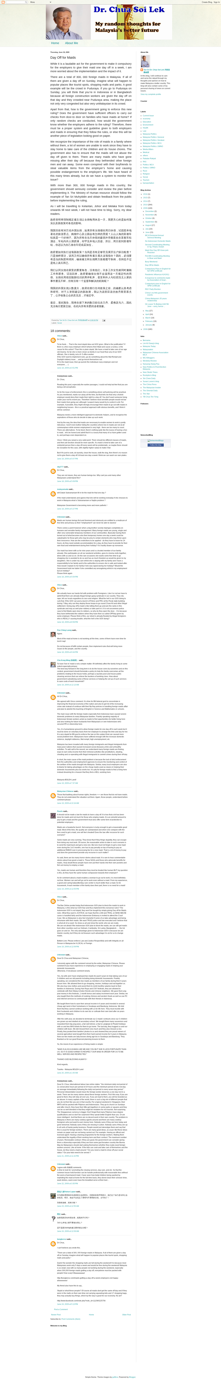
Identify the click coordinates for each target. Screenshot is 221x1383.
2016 (145, 194)
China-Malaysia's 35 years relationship (156, 300)
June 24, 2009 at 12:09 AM (68, 1231)
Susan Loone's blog (151, 381)
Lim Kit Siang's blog (151, 343)
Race (145, 171)
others (145, 155)
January (148, 325)
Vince (59, 336)
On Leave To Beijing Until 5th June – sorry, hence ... (157, 305)
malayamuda (62, 489)
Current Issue (148, 116)
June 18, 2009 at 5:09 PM (67, 481)
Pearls (60, 811)
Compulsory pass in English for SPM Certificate (157, 285)
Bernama (146, 340)
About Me (71, 43)
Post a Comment (61, 1309)
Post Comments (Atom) (70, 1319)
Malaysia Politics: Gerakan (153, 140)
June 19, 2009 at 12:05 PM (68, 889)
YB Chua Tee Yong (150, 397)
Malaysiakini (148, 349)
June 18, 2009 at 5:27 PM (67, 509)
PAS (144, 162)
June (147, 232)
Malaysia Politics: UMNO (153, 146)
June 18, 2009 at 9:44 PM (67, 652)
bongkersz (61, 1239)
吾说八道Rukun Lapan (66, 1192)
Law (144, 131)
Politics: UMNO (149, 168)
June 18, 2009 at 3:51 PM (67, 368)
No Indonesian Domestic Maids (158, 241)
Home (55, 43)
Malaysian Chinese (65, 791)
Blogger (132, 1377)
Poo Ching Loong (64, 630)
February (149, 321)
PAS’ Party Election (153, 289)
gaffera (115, 1377)
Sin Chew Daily (149, 378)
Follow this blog (155, 445)
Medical (146, 152)
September (150, 222)
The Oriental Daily (150, 391)
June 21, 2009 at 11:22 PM (68, 1156)
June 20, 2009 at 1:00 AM (67, 1073)
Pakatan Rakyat (149, 158)
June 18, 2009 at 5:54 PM (67, 577)
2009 (145, 208)
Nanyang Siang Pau (151, 364)
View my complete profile (151, 94)
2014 (145, 201)
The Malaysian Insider (152, 388)
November (149, 215)
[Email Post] (104, 320)
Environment (148, 125)
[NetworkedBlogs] (156, 440)
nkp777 (60, 467)
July (147, 229)
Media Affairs (148, 149)
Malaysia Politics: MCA (152, 143)
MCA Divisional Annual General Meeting (154, 236)
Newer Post (56, 1315)
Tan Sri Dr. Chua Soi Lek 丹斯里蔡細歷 (157, 71)
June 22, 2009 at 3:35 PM (67, 1184)
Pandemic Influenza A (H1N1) (157, 274)
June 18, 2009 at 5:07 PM (67, 459)
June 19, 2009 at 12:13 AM (68, 685)
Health (145, 128)
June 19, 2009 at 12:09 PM (68, 947)
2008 (145, 329)
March (148, 318)
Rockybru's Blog (149, 375)
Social (59, 323)
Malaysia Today (149, 346)
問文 (59, 1214)
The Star (146, 394)
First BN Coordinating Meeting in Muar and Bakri (157, 257)
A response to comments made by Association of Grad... (157, 279)
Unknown (61, 517)
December (149, 211)
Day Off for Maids (152, 265)
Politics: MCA (148, 165)
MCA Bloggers (149, 358)
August (148, 225)
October (148, 218)
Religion (146, 174)
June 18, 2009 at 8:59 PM (67, 622)
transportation (148, 183)
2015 (145, 198)
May (147, 311)
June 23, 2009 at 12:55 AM (68, 1206)
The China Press (150, 384)
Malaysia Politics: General (153, 137)
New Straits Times (150, 372)
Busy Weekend (151, 262)
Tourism (146, 180)
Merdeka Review (150, 361)
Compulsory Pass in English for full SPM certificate (158, 270)
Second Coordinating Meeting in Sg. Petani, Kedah (157, 246)
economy (146, 119)
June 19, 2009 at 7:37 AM (67, 783)
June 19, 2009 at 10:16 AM (68, 803)
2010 (145, 205)
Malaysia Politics (150, 134)
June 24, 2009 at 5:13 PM (67, 1304)
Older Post (126, 1315)
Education (147, 122)
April (147, 314)
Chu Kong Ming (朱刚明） (67, 660)
